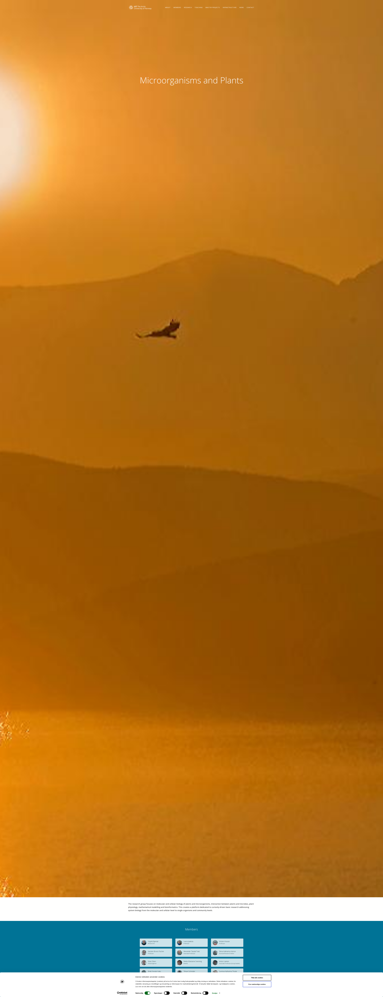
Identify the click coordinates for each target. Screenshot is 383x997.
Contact (250, 7)
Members (177, 7)
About (168, 7)
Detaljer (215, 993)
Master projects (212, 7)
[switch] (167, 993)
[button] (156, 942)
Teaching (199, 7)
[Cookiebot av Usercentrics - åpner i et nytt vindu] (122, 993)
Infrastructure (229, 7)
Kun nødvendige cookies (257, 984)
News (241, 7)
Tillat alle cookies (257, 978)
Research (188, 7)
